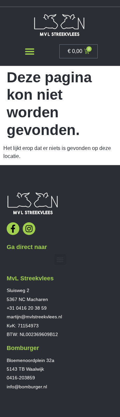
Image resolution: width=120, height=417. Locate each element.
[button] (29, 51)
